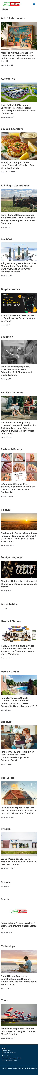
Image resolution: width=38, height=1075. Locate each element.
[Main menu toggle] (34, 4)
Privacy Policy (6, 1050)
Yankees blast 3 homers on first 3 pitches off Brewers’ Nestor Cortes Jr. (18, 926)
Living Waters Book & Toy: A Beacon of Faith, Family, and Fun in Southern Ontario (18, 862)
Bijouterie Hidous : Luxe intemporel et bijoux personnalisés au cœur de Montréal (19, 584)
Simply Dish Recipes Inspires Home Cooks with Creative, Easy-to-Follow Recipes (18, 165)
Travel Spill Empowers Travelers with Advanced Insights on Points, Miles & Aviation (18, 1031)
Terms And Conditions (9, 1052)
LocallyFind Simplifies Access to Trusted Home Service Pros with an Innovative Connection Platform (19, 810)
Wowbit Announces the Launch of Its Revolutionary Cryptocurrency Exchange (18, 318)
